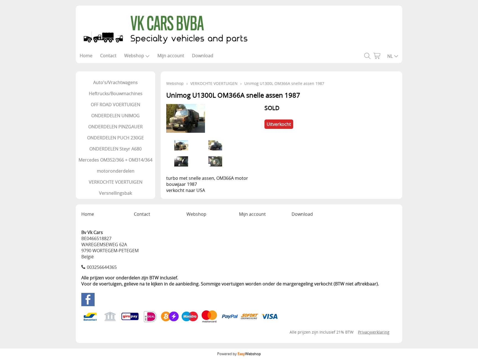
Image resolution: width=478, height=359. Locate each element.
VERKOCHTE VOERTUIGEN (115, 182)
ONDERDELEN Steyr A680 (115, 149)
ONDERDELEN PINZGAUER (115, 127)
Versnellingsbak (115, 193)
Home (86, 56)
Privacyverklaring (373, 332)
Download (202, 56)
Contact (108, 56)
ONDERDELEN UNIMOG (115, 116)
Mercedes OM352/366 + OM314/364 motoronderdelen (115, 165)
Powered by (239, 353)
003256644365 (102, 267)
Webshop (134, 56)
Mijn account (170, 56)
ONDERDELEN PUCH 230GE (115, 138)
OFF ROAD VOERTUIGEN (115, 105)
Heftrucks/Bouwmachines (115, 93)
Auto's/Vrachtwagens (115, 82)
